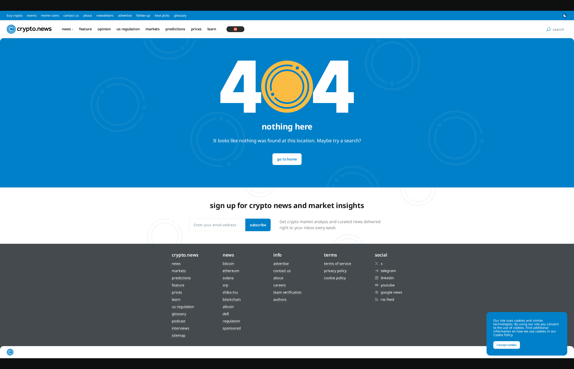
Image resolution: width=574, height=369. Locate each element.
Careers (279, 285)
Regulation (231, 320)
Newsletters (105, 15)
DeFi (226, 313)
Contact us (71, 15)
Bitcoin (228, 263)
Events (32, 15)
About (87, 15)
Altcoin (228, 306)
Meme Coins (50, 15)
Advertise (125, 15)
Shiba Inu (230, 292)
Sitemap (178, 335)
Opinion (104, 28)
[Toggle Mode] (564, 15)
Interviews (180, 328)
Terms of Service (337, 263)
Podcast (178, 320)
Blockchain (232, 299)
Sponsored (232, 328)
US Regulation (128, 28)
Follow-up (143, 15)
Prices (196, 28)
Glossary (180, 15)
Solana (228, 277)
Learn (211, 28)
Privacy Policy (335, 270)
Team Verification (287, 292)
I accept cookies (507, 345)
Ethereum (231, 270)
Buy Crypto (14, 15)
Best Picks (162, 15)
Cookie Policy (335, 277)
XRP (225, 285)
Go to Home (287, 159)
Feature (85, 28)
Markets (153, 28)
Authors (280, 299)
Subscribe (258, 224)
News (66, 28)
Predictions (175, 28)
